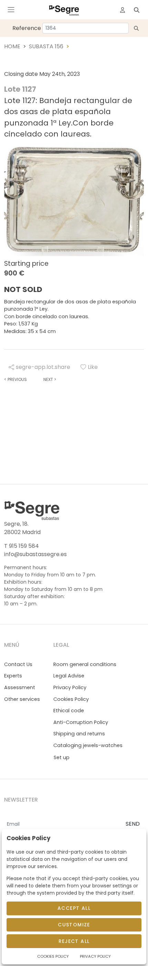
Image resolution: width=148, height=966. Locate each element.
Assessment (19, 687)
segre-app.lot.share (43, 367)
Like (93, 367)
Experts (13, 675)
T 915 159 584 (21, 546)
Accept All (74, 908)
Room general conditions (84, 664)
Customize (74, 924)
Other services (22, 699)
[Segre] (64, 10)
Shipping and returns (79, 733)
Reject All (74, 941)
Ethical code (68, 710)
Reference (26, 28)
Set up (62, 757)
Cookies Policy (71, 699)
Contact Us (18, 664)
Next (49, 379)
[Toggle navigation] (11, 9)
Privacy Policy (69, 687)
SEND (133, 824)
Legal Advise (68, 675)
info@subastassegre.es (35, 554)
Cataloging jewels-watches (88, 745)
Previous (15, 379)
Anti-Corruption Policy (80, 722)
